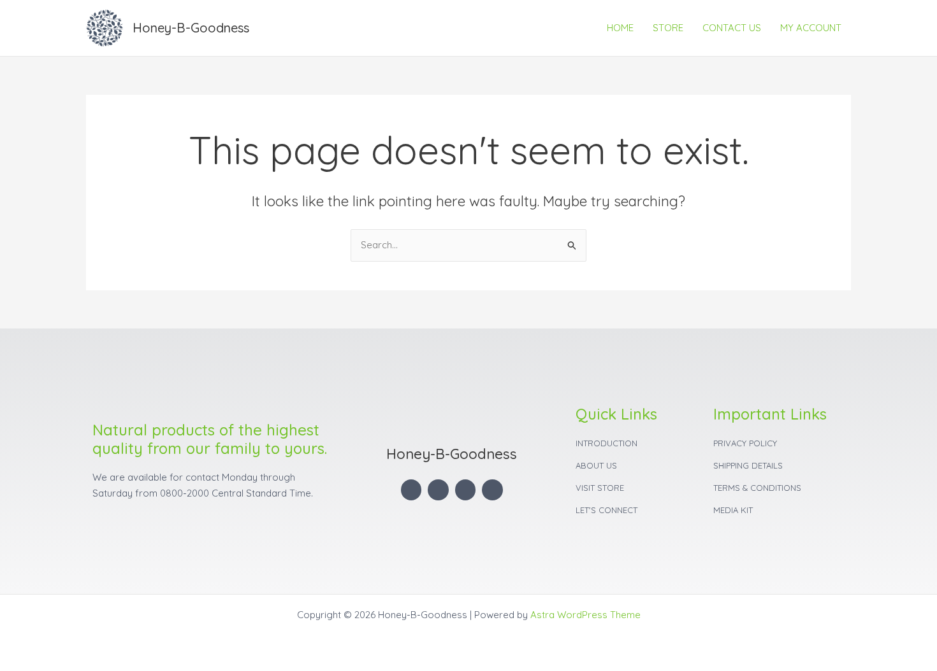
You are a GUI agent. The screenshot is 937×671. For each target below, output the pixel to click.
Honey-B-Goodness (191, 28)
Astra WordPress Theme (585, 615)
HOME (620, 28)
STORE (668, 28)
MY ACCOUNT (810, 28)
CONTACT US (731, 28)
